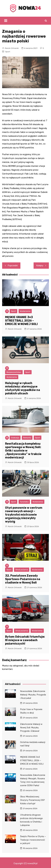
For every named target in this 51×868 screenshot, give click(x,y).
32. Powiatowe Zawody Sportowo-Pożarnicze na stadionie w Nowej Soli (22, 579)
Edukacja (15, 438)
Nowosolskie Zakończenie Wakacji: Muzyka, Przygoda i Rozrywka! (33, 694)
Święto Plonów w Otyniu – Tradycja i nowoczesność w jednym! (33, 840)
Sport (7, 52)
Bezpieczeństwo (14, 372)
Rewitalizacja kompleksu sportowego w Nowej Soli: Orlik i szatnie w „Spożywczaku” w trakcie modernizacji (23, 450)
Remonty (27, 438)
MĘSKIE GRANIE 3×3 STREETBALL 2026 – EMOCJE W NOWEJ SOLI (21, 320)
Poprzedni (13, 265)
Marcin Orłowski (12, 48)
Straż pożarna (21, 570)
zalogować (18, 665)
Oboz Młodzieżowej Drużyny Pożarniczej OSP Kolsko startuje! (32, 800)
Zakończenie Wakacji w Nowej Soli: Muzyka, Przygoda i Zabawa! (31, 727)
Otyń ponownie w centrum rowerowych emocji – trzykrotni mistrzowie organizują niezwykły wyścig (23, 514)
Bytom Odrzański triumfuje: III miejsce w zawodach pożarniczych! (25, 640)
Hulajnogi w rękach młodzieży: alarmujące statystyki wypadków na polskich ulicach (22, 388)
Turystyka (24, 502)
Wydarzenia (25, 311)
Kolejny (39, 265)
